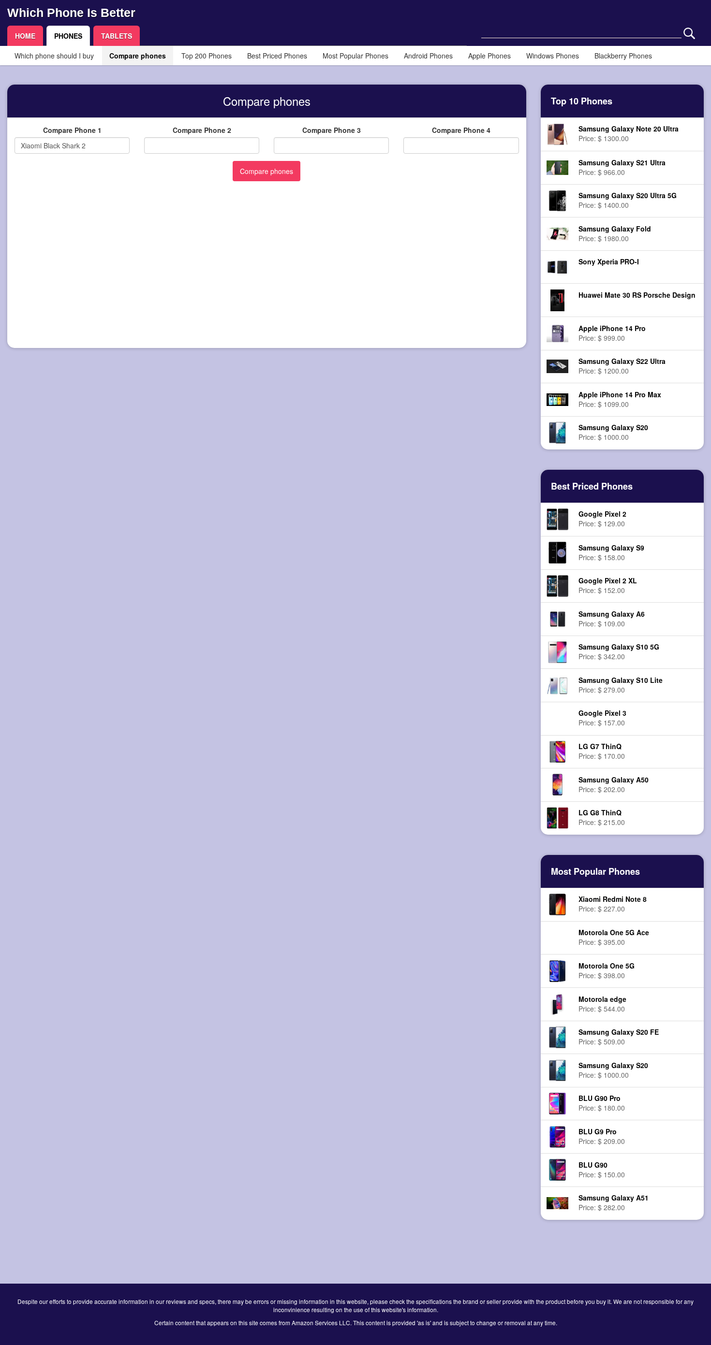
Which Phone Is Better (71, 12)
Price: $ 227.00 (612, 903)
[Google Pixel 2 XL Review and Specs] (557, 585)
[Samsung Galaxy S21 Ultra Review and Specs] (557, 166)
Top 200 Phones (206, 55)
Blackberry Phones (623, 55)
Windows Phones (552, 55)
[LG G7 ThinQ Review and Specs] (557, 750)
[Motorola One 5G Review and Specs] (557, 970)
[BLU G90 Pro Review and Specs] (557, 1102)
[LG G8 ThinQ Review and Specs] (557, 817)
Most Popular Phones (355, 55)
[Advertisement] (267, 273)
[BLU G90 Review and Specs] (557, 1169)
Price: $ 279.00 (620, 684)
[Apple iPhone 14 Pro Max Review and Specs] (557, 399)
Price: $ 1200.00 (622, 366)
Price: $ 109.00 (611, 618)
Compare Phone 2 (202, 130)
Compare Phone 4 (461, 130)
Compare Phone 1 (72, 130)
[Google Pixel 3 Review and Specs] (557, 718)
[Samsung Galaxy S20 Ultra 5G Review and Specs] (557, 199)
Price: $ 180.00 (601, 1103)
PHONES (68, 36)
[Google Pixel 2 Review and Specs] (557, 518)
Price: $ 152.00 (607, 585)
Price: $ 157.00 (602, 717)
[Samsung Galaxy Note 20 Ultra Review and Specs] (557, 133)
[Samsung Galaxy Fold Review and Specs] (557, 233)
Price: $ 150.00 (601, 1169)
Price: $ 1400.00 (627, 200)
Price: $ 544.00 (602, 1003)
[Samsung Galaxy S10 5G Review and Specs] (557, 651)
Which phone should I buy (54, 55)
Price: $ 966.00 (622, 167)
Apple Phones (489, 55)
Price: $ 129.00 (602, 518)
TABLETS (116, 36)
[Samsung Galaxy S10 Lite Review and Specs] (557, 684)
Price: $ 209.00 (601, 1136)
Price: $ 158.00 (611, 552)
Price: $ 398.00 (606, 970)
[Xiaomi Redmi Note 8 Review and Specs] (557, 904)
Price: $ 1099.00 (619, 399)
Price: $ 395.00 (613, 937)
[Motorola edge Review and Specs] (557, 1003)
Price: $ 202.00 (613, 784)
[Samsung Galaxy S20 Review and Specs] (557, 431)
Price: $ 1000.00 (613, 432)
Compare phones (137, 55)
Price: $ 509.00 (618, 1036)
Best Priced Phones (277, 55)
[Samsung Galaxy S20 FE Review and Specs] (557, 1036)
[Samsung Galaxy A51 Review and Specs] (557, 1202)
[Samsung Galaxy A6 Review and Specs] (557, 618)
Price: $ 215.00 (601, 817)
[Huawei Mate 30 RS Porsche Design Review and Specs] (557, 299)
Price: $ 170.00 (601, 751)
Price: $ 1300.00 (628, 133)
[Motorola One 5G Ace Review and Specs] (557, 938)
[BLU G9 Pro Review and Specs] (557, 1136)
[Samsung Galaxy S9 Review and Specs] (558, 551)
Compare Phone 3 (331, 130)
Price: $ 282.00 (613, 1202)
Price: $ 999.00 (612, 333)
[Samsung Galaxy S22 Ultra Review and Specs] (557, 365)
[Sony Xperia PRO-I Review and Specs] (557, 266)
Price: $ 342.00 (618, 651)
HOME (25, 36)
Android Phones (428, 55)
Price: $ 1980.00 (614, 233)
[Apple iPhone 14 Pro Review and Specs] (557, 332)
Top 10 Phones (581, 101)
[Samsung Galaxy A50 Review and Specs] (557, 784)
